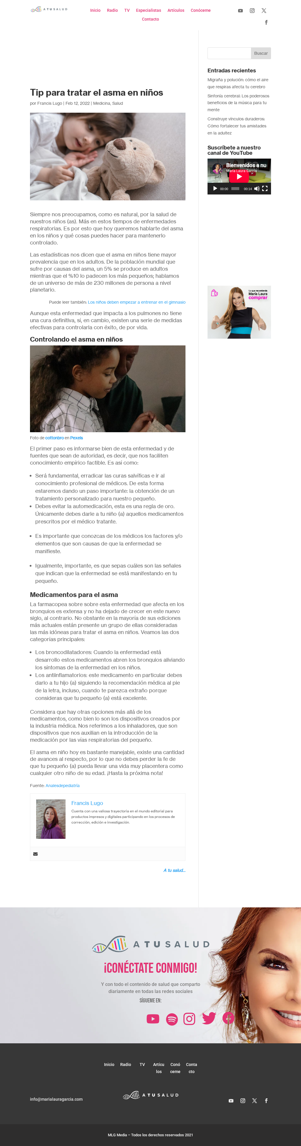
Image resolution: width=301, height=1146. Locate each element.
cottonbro (54, 437)
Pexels (76, 437)
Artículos (176, 10)
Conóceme (201, 10)
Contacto (150, 19)
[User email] (35, 853)
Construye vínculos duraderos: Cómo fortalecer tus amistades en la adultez (237, 125)
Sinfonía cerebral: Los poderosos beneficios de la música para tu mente (238, 102)
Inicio (95, 10)
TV (127, 10)
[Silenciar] (257, 189)
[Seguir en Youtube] (240, 10)
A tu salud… (174, 870)
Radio (112, 10)
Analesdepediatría (63, 785)
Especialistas (148, 10)
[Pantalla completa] (265, 189)
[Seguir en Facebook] (266, 22)
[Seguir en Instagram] (252, 10)
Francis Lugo (49, 103)
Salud (117, 103)
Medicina (101, 103)
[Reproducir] (215, 189)
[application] (239, 176)
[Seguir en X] (264, 10)
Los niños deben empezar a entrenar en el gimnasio (136, 302)
